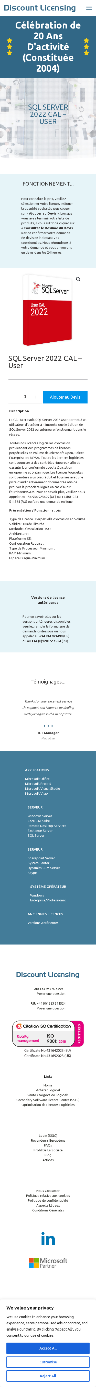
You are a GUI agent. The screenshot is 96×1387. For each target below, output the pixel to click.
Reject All (48, 1376)
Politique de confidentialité (48, 1200)
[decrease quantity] (14, 397)
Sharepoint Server (41, 858)
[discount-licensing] (40, 7)
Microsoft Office (37, 779)
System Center (38, 863)
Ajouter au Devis (65, 397)
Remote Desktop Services (47, 825)
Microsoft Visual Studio (42, 788)
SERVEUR (35, 807)
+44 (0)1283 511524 (51, 1003)
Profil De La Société (48, 1150)
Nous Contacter (48, 1190)
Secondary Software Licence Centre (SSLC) (48, 1100)
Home (48, 1085)
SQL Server (36, 835)
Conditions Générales (48, 1210)
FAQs (48, 1145)
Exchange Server (40, 830)
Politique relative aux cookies (48, 1195)
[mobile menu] (89, 7)
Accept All (48, 1348)
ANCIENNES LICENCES (45, 914)
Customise (48, 1362)
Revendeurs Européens (48, 1140)
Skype (32, 872)
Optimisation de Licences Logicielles (48, 1104)
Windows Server (40, 816)
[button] (78, 279)
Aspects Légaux (48, 1205)
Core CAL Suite (39, 821)
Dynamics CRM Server (44, 868)
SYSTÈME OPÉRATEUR (48, 886)
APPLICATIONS (37, 770)
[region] (48, 1343)
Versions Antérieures (43, 922)
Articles (48, 1160)
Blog (48, 1155)
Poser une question (51, 993)
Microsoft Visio (36, 793)
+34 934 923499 (37, 496)
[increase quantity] (35, 397)
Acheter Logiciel (48, 1090)
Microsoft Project (38, 783)
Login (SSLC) (48, 1135)
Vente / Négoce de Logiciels (48, 1095)
